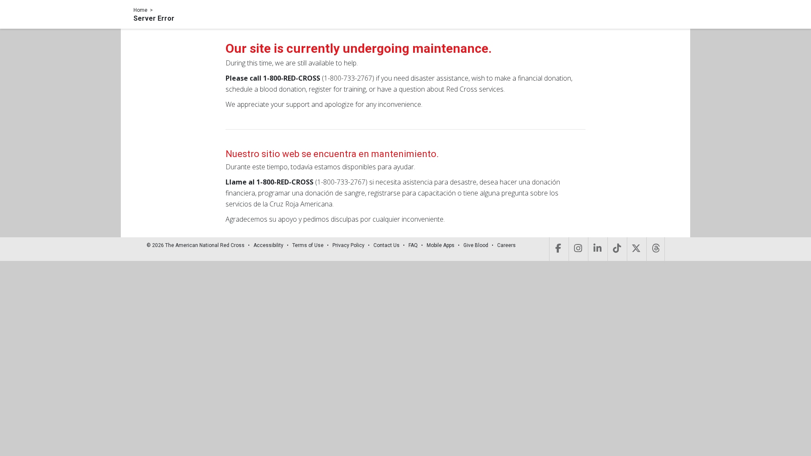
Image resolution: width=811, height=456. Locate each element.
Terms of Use (308, 245)
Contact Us (386, 245)
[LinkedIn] (597, 249)
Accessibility (268, 245)
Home (140, 10)
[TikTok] (616, 249)
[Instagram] (578, 249)
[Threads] (655, 249)
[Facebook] (558, 249)
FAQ (413, 245)
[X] (636, 249)
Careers (506, 245)
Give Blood (475, 245)
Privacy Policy (348, 245)
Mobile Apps (440, 245)
